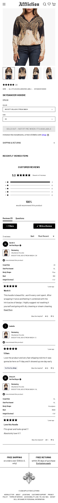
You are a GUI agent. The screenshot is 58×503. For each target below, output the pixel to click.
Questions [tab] (20, 219)
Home (4, 89)
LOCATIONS (26, 494)
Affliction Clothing (31, 491)
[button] (44, 4)
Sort (33, 236)
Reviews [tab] (7, 219)
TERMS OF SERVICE (16, 497)
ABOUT (18, 494)
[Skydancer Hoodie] (9, 73)
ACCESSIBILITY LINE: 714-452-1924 (36, 497)
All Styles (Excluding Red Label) (20, 89)
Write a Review (47, 227)
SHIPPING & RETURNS (12, 143)
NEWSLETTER (9, 494)
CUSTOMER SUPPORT (39, 494)
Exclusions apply (43, 463)
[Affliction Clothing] (29, 4)
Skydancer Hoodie (24, 254)
